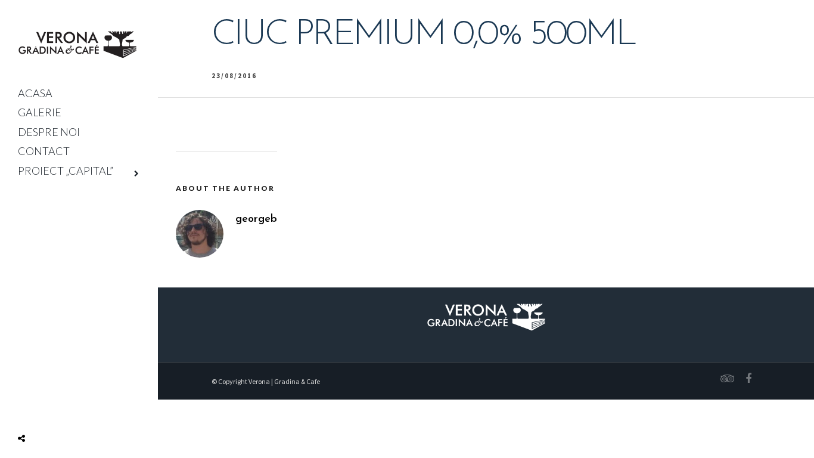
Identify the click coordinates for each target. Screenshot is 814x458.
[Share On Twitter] (40, 410)
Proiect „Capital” (65, 170)
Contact (44, 150)
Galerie (39, 112)
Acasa (35, 93)
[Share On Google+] (77, 410)
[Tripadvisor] (725, 378)
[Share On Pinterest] (57, 410)
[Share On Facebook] (23, 410)
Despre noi (49, 131)
